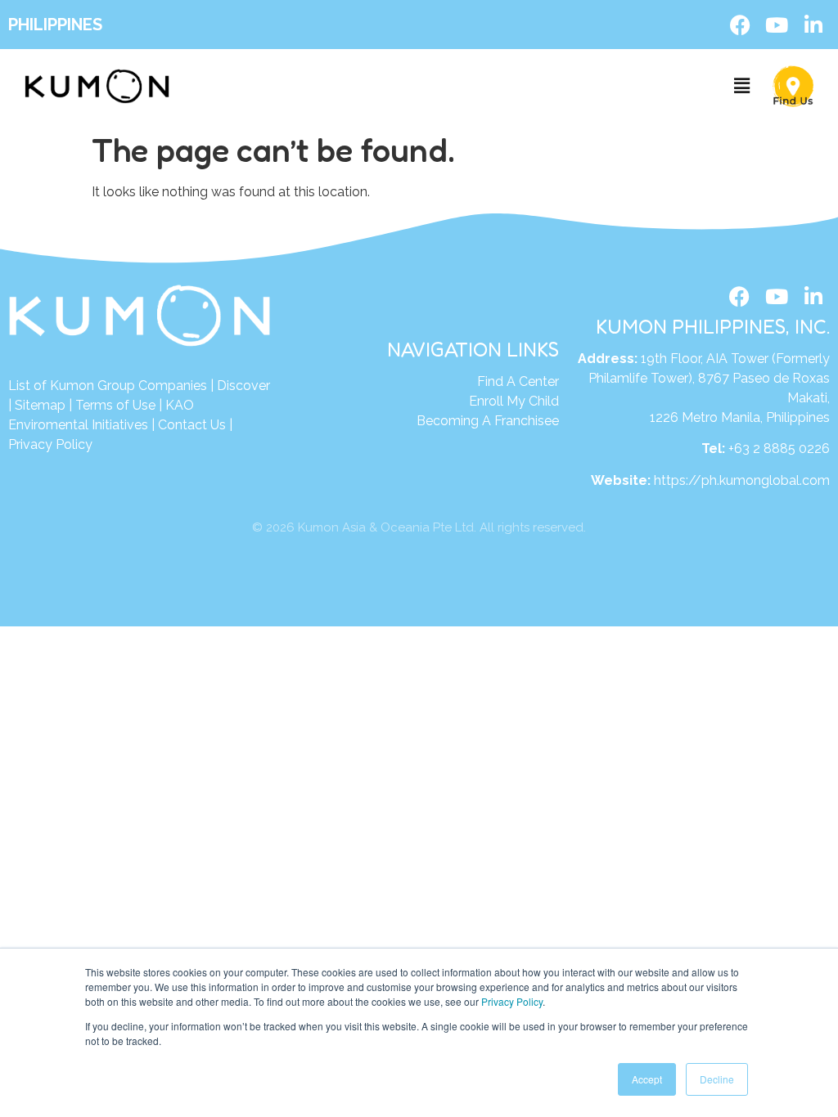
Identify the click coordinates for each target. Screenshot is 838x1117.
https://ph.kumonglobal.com (742, 480)
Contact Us (192, 425)
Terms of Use (115, 405)
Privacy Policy (512, 1001)
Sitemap (40, 405)
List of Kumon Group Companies (107, 385)
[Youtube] (776, 24)
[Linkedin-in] (813, 24)
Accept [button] (647, 1079)
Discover (243, 385)
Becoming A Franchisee (488, 420)
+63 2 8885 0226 (779, 448)
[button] (742, 86)
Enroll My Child (514, 401)
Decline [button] (717, 1079)
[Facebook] (739, 24)
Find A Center (518, 381)
